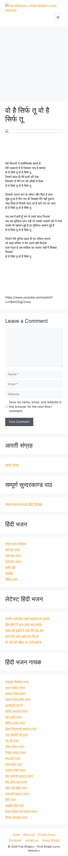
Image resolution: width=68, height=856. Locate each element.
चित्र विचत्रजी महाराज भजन (20, 729)
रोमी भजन (10, 799)
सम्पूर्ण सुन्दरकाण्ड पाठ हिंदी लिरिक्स (23, 504)
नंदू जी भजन (12, 740)
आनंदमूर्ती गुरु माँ (14, 705)
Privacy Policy (46, 834)
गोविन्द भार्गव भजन (15, 723)
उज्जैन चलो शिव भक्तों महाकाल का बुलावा (27, 618)
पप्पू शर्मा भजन (12, 758)
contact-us (31, 840)
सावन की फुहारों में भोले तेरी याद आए (24, 630)
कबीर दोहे (10, 567)
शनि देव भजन (12, 549)
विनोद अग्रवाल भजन (16, 817)
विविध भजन (11, 579)
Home (16, 834)
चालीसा (9, 573)
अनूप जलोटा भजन (15, 687)
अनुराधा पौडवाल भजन (17, 681)
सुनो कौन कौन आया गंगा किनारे (22, 636)
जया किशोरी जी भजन (16, 735)
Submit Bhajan (51, 840)
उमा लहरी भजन (13, 717)
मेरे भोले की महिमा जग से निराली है (23, 642)
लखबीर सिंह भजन (14, 805)
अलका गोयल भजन (15, 693)
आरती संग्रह (11, 465)
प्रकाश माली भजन (15, 770)
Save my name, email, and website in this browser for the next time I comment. (35, 406)
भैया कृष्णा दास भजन (16, 782)
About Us (29, 834)
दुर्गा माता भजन (13, 561)
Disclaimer (15, 840)
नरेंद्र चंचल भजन (14, 746)
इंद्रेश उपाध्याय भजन (16, 711)
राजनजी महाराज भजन (17, 793)
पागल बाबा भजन (13, 764)
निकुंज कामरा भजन (15, 752)
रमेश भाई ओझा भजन (16, 788)
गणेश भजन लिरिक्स (15, 544)
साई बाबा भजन (13, 555)
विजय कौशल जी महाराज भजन (21, 811)
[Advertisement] (34, 62)
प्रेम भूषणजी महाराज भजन (19, 776)
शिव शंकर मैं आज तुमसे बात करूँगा (23, 624)
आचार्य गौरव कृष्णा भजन (18, 699)
